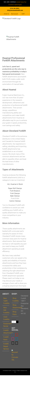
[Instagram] (13, 338)
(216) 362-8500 (14, 8)
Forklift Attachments (5, 331)
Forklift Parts (5, 338)
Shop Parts (15, 313)
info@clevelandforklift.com (15, 10)
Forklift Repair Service (5, 346)
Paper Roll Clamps (15, 188)
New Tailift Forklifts (5, 300)
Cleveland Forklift (7, 370)
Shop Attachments (15, 306)
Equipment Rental (5, 325)
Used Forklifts (5, 318)
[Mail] (13, 343)
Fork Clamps (15, 193)
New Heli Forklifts (5, 310)
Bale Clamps (15, 196)
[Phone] (16, 343)
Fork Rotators (15, 191)
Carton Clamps (15, 201)
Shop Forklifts (15, 299)
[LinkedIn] (16, 338)
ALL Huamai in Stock (15, 184)
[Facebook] (13, 334)
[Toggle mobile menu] (27, 19)
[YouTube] (16, 334)
